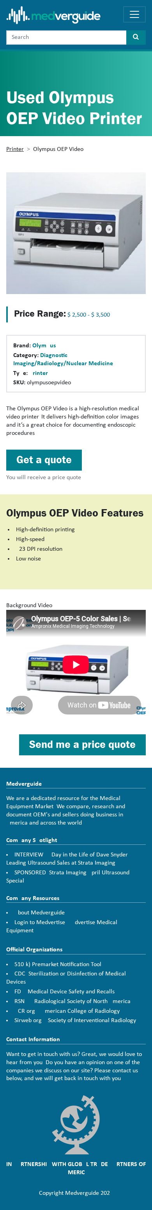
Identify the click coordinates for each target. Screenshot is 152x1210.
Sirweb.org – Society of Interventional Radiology (75, 1020)
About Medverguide (39, 913)
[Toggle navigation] (134, 14)
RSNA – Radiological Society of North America (72, 1001)
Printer (15, 149)
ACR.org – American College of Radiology (67, 1011)
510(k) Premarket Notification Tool (57, 964)
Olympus (44, 346)
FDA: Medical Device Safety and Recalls (64, 992)
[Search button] (136, 37)
